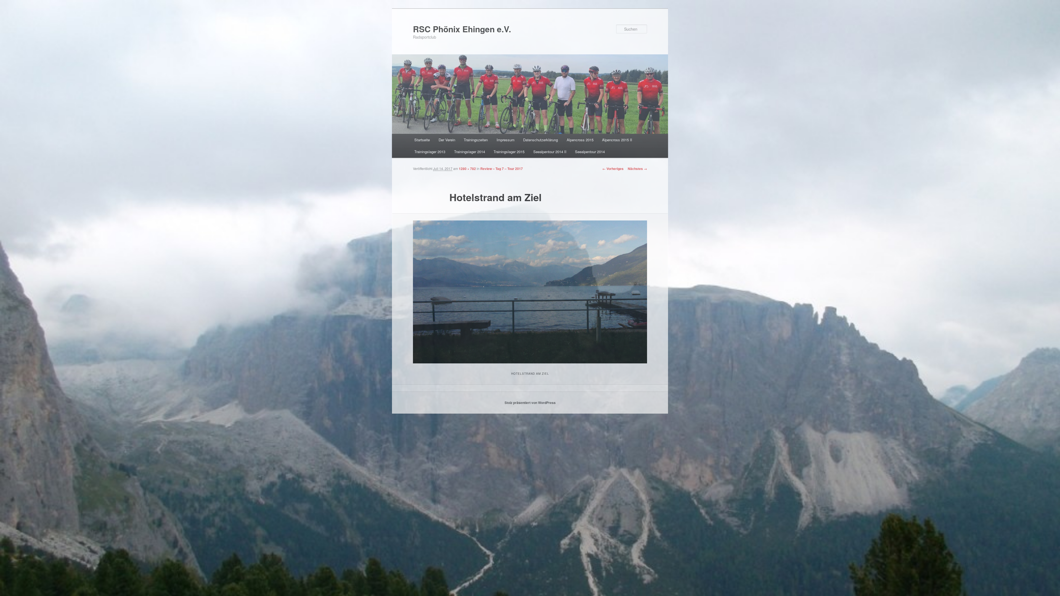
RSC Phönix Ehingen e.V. (462, 29)
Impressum (506, 139)
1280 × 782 (467, 168)
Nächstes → (637, 168)
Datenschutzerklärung (540, 139)
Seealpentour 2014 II (549, 151)
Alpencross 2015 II (617, 139)
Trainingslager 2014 (469, 151)
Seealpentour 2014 (590, 151)
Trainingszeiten (476, 139)
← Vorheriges (613, 168)
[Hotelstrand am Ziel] (530, 291)
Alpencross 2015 (580, 139)
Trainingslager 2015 (509, 151)
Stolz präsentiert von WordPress (530, 402)
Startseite (422, 139)
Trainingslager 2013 (429, 151)
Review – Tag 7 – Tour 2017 (501, 168)
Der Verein (447, 139)
